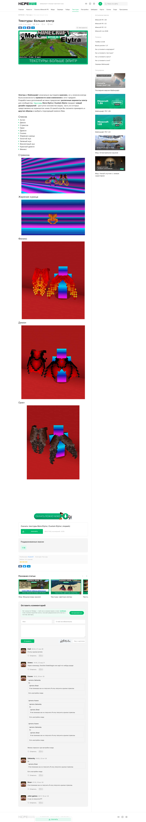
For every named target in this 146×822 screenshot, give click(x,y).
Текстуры (75, 9)
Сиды (115, 9)
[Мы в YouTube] (86, 4)
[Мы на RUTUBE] (94, 4)
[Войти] (100, 4)
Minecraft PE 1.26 (101, 20)
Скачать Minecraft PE (41, 9)
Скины (108, 9)
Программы (123, 9)
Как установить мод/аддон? (104, 49)
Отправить (27, 641)
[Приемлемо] (22, 562)
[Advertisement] (53, 78)
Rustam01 (31, 557)
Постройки (84, 9)
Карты (102, 9)
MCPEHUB (21, 15)
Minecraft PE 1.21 (100, 27)
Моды (53, 9)
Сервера (60, 9)
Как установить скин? (102, 60)
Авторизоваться (76, 613)
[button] (32, 531)
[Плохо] (20, 562)
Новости (29, 9)
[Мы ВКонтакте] (90, 4)
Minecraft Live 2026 (101, 31)
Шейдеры (94, 9)
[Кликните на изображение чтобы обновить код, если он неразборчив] (65, 641)
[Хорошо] (25, 562)
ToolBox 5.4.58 (100, 42)
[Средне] (23, 562)
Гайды (67, 9)
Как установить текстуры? (104, 53)
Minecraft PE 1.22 (100, 23)
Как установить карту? (103, 56)
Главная (21, 9)
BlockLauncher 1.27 (101, 45)
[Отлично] (27, 562)
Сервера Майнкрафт (102, 64)
